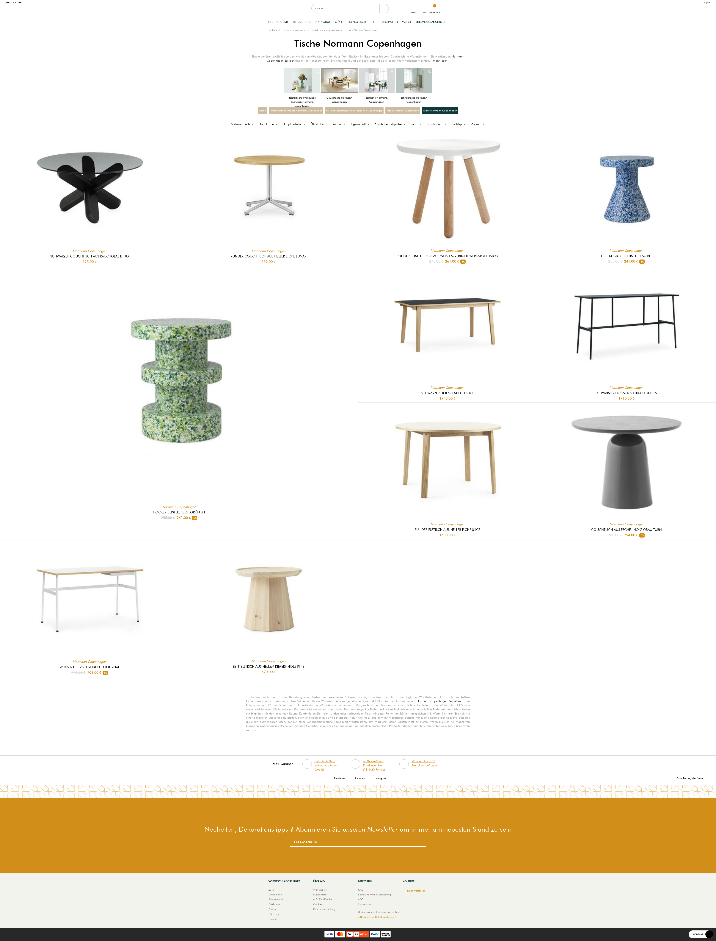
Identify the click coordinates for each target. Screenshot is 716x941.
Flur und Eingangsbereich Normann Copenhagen (354, 110)
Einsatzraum (434, 124)
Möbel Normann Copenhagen (327, 29)
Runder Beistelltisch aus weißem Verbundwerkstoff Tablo (447, 256)
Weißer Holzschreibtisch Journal (90, 667)
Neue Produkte (278, 21)
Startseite (272, 29)
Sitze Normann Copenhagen (402, 110)
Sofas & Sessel (357, 21)
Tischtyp (456, 124)
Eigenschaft (358, 124)
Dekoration (323, 21)
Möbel (339, 21)
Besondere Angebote (430, 21)
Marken (407, 21)
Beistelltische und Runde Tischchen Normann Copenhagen (302, 101)
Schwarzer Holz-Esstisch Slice (447, 393)
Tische (262, 110)
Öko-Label (317, 124)
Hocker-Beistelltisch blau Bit (626, 256)
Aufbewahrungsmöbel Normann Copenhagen (296, 110)
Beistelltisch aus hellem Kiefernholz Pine (268, 666)
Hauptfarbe (266, 124)
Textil (374, 21)
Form (414, 124)
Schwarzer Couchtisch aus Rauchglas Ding (89, 256)
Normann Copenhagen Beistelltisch (440, 701)
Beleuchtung (302, 21)
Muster (337, 124)
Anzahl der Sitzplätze (388, 124)
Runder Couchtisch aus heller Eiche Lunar (268, 256)
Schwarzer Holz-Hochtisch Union (626, 393)
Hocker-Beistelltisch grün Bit (179, 512)
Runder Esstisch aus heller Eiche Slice (447, 530)
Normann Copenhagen (294, 29)
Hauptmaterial (292, 124)
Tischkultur (390, 21)
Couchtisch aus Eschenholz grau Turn (626, 530)
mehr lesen (440, 60)
